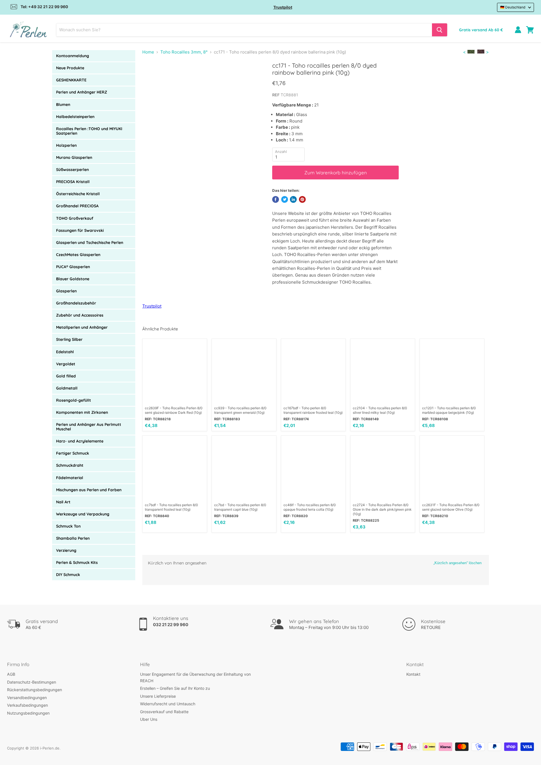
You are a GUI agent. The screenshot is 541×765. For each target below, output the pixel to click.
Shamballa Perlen (73, 538)
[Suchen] (439, 29)
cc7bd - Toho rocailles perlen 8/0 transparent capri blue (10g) (240, 507)
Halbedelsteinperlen (75, 116)
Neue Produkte (70, 67)
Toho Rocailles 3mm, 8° (184, 52)
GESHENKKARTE (71, 80)
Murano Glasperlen (74, 157)
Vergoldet (65, 363)
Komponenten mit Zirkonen (82, 412)
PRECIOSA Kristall (73, 181)
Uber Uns (148, 719)
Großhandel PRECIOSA (77, 205)
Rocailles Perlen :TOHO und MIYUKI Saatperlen (89, 131)
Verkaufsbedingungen (27, 705)
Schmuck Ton (68, 526)
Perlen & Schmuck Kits (77, 562)
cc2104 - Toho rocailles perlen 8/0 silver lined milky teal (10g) (380, 410)
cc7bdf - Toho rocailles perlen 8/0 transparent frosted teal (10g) (171, 507)
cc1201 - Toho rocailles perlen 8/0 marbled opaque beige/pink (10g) (449, 410)
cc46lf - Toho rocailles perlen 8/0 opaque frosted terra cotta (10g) (309, 507)
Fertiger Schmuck (72, 453)
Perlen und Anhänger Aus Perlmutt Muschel (88, 427)
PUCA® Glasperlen (73, 266)
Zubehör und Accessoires (79, 315)
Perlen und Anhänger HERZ (81, 92)
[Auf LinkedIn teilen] (293, 199)
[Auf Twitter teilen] (284, 199)
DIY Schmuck (68, 574)
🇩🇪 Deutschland (513, 7)
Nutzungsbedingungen (28, 713)
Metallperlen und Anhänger (82, 327)
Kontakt (413, 674)
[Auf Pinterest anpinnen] (302, 199)
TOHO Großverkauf (74, 218)
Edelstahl (65, 351)
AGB (11, 674)
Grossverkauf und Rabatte (164, 711)
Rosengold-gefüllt (73, 400)
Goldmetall (66, 388)
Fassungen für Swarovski (80, 230)
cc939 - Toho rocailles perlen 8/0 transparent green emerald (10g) (240, 410)
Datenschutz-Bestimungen (31, 682)
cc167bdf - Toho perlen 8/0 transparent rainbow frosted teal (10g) (313, 410)
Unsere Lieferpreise (158, 696)
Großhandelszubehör (76, 303)
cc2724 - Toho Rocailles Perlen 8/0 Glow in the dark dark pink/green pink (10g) (382, 509)
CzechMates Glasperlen (78, 254)
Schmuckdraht (69, 465)
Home (148, 52)
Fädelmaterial (69, 477)
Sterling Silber (69, 339)
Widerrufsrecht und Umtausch (167, 703)
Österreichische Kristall (78, 193)
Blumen (63, 104)
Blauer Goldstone (72, 278)
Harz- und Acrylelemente (79, 441)
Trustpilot (282, 7)
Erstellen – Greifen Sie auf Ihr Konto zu (175, 688)
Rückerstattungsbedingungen (34, 689)
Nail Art (63, 501)
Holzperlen (66, 145)
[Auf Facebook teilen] (275, 199)
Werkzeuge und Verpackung (82, 514)
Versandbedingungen (27, 697)
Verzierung (66, 550)
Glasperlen (66, 290)
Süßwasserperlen (72, 169)
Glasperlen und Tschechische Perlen (89, 242)
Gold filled (66, 376)
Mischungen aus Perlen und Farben (88, 489)
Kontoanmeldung (72, 55)
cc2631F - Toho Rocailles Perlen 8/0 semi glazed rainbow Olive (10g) (451, 507)
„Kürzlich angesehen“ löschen (457, 563)
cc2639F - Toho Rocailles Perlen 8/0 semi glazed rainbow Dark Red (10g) (174, 410)
